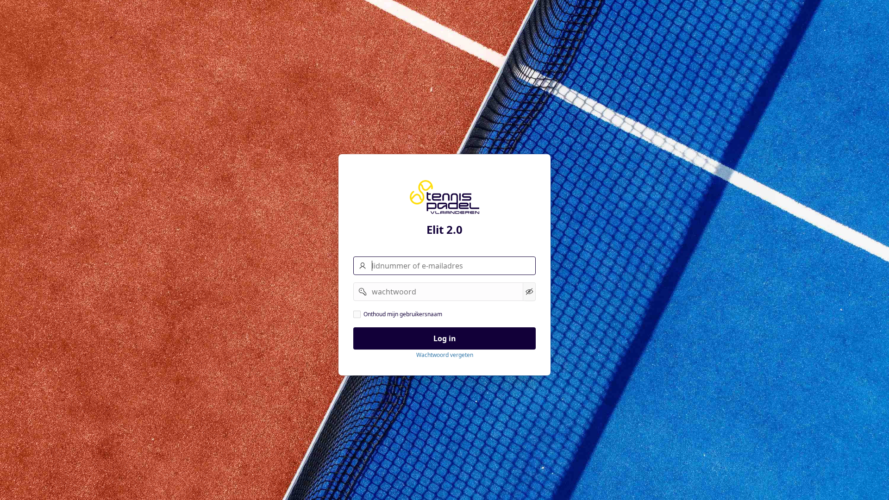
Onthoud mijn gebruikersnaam (402, 314)
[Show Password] (529, 291)
